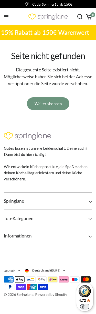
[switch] (84, 306)
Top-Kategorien (19, 218)
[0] (88, 16)
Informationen (18, 236)
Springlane (14, 201)
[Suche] (80, 16)
